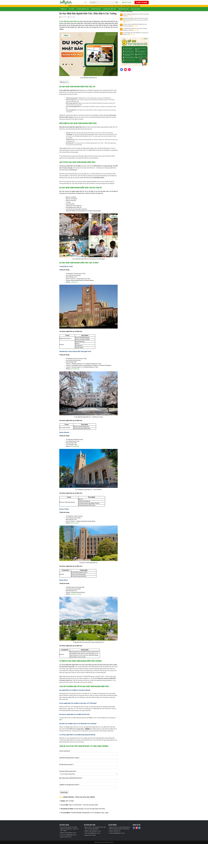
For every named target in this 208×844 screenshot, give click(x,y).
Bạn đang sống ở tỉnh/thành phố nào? (71, 778)
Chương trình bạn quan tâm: (68, 771)
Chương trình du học (83, 9)
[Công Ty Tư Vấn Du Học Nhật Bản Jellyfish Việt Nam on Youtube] (137, 828)
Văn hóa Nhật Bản (123, 9)
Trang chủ (63, 9)
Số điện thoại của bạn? (66, 764)
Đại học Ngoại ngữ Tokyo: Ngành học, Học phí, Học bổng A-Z (135, 33)
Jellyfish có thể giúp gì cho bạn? (69, 784)
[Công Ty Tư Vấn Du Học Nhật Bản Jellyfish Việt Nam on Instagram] (139, 828)
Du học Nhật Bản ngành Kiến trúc (69, 21)
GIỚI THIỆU (71, 9)
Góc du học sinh (135, 9)
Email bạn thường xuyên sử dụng (69, 758)
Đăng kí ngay (64, 792)
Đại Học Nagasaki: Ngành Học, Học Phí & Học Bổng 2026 (136, 14)
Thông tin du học (96, 9)
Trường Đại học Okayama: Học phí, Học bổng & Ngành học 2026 (135, 29)
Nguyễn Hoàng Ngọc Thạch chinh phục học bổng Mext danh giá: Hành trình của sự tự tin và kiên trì (135, 20)
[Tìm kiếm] (116, 2)
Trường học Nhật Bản (109, 9)
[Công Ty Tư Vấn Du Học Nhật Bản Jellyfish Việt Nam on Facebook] (134, 828)
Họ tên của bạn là (65, 751)
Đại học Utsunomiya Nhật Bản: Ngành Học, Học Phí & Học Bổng (135, 25)
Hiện (67, 82)
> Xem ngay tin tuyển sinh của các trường (130, 5)
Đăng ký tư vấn (126, 2)
